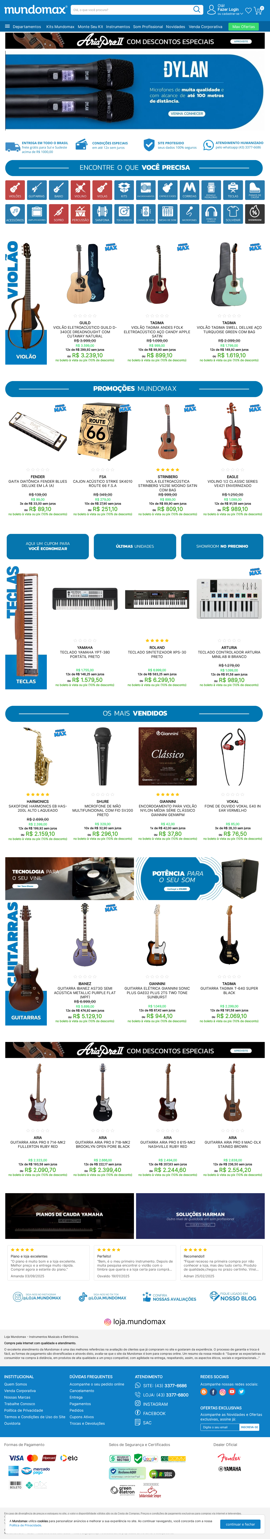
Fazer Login (228, 9)
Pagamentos (80, 1404)
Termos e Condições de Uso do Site (34, 1417)
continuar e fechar (240, 1524)
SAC (147, 1422)
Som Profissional (148, 26)
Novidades (175, 26)
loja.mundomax (138, 1321)
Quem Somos (15, 1384)
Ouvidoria (12, 1423)
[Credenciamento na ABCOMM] (174, 1460)
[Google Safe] (147, 1460)
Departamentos (27, 26)
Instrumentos (118, 26)
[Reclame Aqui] (128, 1475)
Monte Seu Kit (90, 26)
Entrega (76, 1397)
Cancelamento (82, 1391)
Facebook (154, 1413)
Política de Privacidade (23, 1410)
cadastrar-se (230, 13)
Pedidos (77, 1410)
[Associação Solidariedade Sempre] (151, 1491)
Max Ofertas (243, 26)
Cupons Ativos (82, 1417)
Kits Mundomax (60, 26)
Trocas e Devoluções (87, 1423)
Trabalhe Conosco (19, 1404)
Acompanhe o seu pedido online (97, 1384)
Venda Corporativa (205, 26)
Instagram (155, 1404)
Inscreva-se (249, 1427)
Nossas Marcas (17, 1397)
